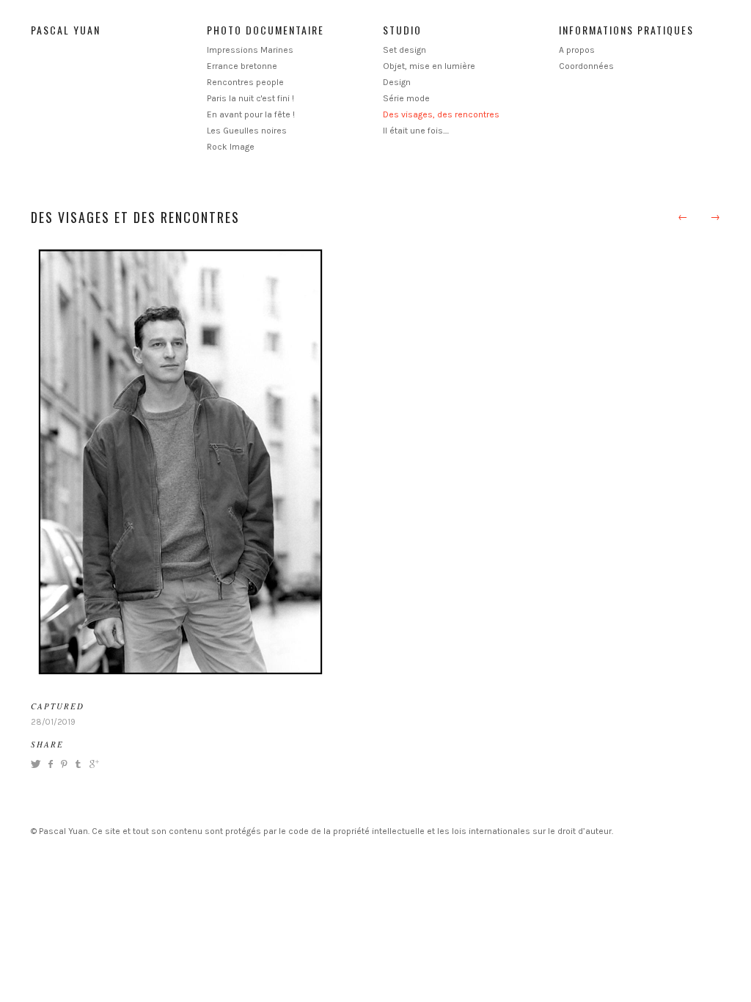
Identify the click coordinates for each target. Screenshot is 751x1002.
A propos (577, 50)
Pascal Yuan (65, 29)
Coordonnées (586, 66)
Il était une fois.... (416, 130)
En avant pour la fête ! (251, 114)
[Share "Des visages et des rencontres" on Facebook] (50, 764)
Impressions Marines (250, 50)
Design (397, 82)
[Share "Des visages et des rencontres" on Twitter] (37, 764)
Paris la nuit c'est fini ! (250, 98)
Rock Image (230, 147)
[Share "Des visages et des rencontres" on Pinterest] (63, 764)
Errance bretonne (242, 66)
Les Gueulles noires (247, 130)
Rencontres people (245, 82)
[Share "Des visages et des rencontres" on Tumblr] (78, 764)
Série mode (406, 98)
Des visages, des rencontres (441, 114)
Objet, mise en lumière (429, 66)
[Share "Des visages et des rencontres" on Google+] (92, 764)
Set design (404, 50)
